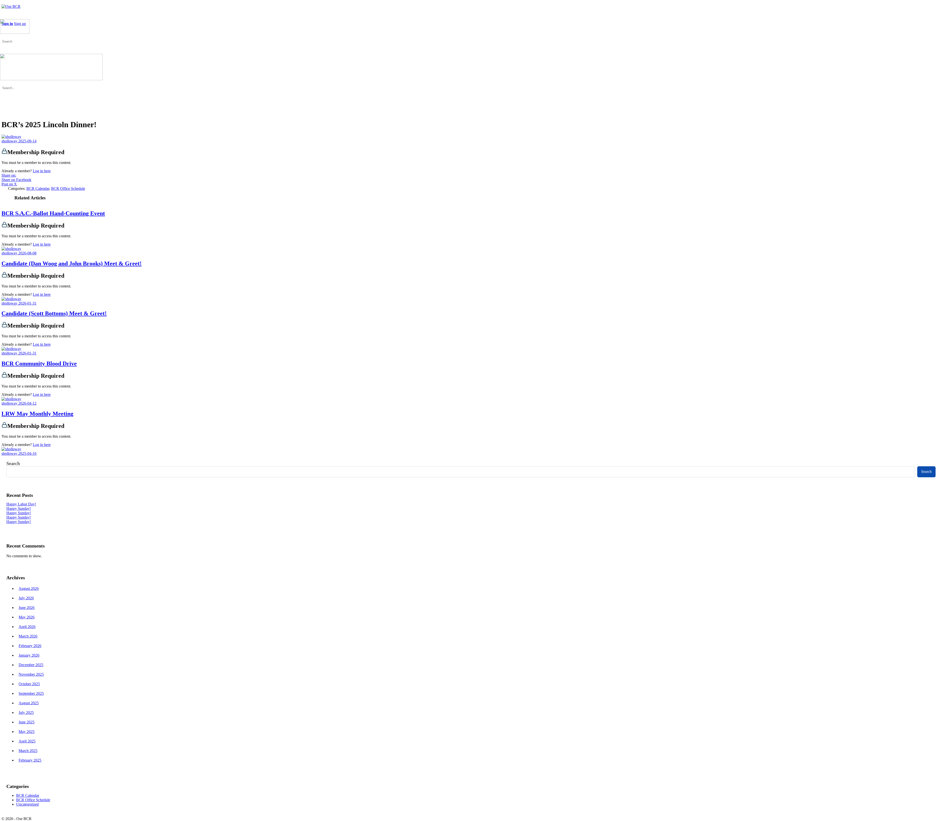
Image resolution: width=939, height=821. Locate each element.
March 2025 (28, 751)
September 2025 (31, 693)
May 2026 (26, 617)
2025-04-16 (27, 453)
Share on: (8, 175)
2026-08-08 (27, 253)
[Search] (2, 37)
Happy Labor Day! (21, 504)
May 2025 (26, 732)
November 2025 (31, 674)
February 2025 (30, 760)
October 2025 (29, 684)
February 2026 (30, 646)
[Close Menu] (2, 83)
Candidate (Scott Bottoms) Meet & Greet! (54, 313)
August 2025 (29, 703)
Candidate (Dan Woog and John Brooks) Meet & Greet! (71, 263)
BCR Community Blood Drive (39, 363)
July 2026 (26, 598)
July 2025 (26, 712)
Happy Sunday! (18, 508)
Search (13, 463)
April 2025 (27, 741)
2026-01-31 (27, 303)
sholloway (9, 141)
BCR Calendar (37, 188)
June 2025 (26, 722)
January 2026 (29, 655)
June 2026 (26, 607)
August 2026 (29, 588)
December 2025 (31, 665)
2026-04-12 (27, 403)
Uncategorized (27, 804)
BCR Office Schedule (68, 188)
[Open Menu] (2, 17)
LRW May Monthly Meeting (37, 413)
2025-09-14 (27, 141)
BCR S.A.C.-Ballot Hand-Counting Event (53, 213)
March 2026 (28, 636)
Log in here (42, 171)
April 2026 (27, 627)
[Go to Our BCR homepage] (11, 6)
